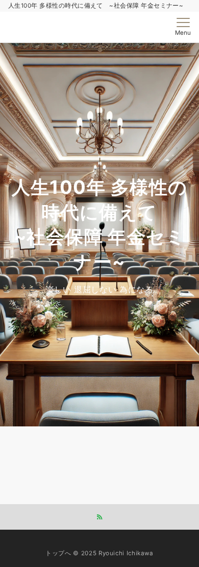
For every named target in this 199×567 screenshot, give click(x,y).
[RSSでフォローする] (99, 517)
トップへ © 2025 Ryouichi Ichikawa (99, 553)
